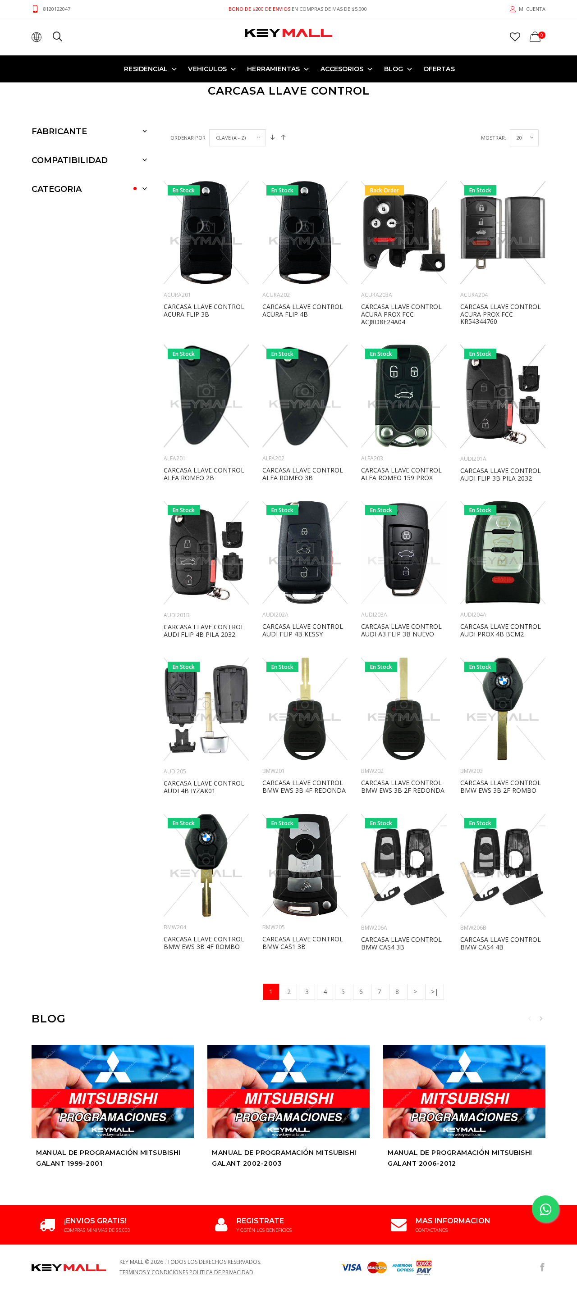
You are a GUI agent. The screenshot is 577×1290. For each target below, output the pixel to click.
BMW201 (273, 771)
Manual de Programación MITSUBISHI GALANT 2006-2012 (460, 1158)
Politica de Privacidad (221, 1272)
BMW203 (471, 771)
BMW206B (473, 927)
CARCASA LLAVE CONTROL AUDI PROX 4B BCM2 (500, 630)
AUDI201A (473, 459)
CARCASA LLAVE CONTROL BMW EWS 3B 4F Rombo (204, 943)
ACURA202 (276, 295)
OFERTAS (439, 69)
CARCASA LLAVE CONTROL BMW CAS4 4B (500, 943)
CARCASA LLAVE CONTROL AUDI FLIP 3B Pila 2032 (500, 474)
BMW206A (374, 927)
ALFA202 (273, 458)
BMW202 (372, 771)
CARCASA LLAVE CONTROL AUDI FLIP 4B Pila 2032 (204, 630)
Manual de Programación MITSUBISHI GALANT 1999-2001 (108, 1158)
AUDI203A (374, 614)
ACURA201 (177, 295)
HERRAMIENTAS (273, 69)
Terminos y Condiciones (153, 1272)
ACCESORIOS (342, 69)
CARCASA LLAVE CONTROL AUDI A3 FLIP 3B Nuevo (401, 630)
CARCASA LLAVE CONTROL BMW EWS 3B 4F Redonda (304, 786)
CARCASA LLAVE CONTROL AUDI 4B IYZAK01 (204, 787)
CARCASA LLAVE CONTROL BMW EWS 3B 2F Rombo (500, 786)
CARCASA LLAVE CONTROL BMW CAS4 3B (401, 943)
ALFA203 (372, 458)
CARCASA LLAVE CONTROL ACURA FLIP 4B (302, 310)
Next (540, 1018)
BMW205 (273, 927)
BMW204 (175, 927)
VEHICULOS (207, 69)
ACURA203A (376, 295)
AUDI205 (175, 771)
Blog (393, 69)
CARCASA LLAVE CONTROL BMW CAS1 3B (302, 943)
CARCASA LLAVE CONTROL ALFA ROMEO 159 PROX (401, 474)
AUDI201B (177, 615)
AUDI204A (473, 614)
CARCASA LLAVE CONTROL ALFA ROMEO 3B (302, 474)
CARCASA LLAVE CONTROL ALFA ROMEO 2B (204, 474)
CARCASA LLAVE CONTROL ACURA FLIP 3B (204, 310)
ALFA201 (175, 458)
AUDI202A (275, 614)
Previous (529, 1018)
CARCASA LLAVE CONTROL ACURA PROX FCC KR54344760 (500, 314)
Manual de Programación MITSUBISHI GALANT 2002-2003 (284, 1158)
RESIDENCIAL (146, 69)
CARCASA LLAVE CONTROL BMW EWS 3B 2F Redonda (402, 786)
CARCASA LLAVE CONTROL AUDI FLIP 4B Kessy (302, 630)
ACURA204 (474, 295)
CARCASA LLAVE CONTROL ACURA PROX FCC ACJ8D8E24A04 (401, 314)
